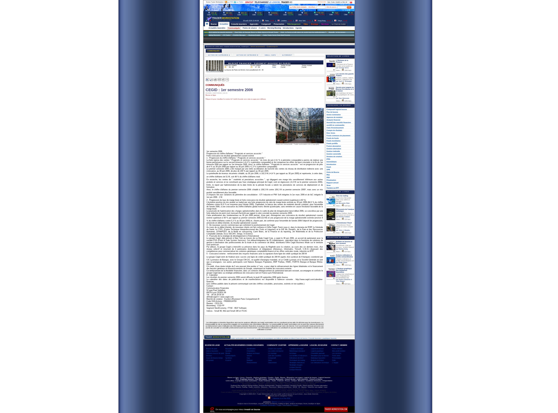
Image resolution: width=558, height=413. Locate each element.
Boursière (228, 348)
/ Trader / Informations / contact (286, 405)
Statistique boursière (318, 358)
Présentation (336, 358)
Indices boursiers (212, 351)
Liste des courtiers (274, 355)
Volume (249, 355)
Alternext (288, 55)
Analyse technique (253, 353)
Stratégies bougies (296, 365)
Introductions (288, 28)
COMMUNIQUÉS (213, 51)
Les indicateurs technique (320, 362)
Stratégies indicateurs (297, 362)
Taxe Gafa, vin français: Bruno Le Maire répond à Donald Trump (239, 32)
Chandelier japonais (318, 353)
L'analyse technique (296, 348)
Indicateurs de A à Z (296, 358)
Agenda (298, 28)
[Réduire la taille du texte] (211, 80)
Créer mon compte (299, 7)
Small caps (270, 55)
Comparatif (272, 358)
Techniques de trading (297, 360)
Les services (336, 353)
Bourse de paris (211, 348)
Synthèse (228, 358)
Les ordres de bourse (275, 351)
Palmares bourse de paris (215, 353)
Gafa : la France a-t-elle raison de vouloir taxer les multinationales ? (287, 32)
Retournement (252, 362)
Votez (270, 360)
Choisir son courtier (275, 348)
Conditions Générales (267, 405)
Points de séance (250, 28)
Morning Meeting (274, 28)
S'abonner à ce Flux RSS (280, 398)
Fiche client (336, 355)
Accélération (251, 348)
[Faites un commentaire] (227, 80)
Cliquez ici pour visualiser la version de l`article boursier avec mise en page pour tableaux (236, 99)
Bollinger (250, 360)
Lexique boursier (295, 367)
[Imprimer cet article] (215, 80)
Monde (227, 353)
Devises (209, 355)
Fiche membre (337, 348)
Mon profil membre (338, 351)
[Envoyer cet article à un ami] (219, 80)
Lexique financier (295, 369)
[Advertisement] (186, 58)
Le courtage (272, 353)
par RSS (230, 2)
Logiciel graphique (317, 351)
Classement (272, 362)
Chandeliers (251, 351)
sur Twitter (239, 2)
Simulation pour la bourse (320, 355)
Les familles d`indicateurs (298, 355)
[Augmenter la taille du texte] (208, 80)
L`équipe (335, 362)
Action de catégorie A (219, 55)
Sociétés (228, 351)
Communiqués (234, 28)
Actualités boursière (217, 28)
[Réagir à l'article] (223, 80)
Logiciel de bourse (317, 348)
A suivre (262, 28)
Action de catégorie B (248, 55)
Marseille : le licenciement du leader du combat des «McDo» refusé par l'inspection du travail (343, 32)
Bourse (275, 402)
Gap (248, 358)
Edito (334, 360)
